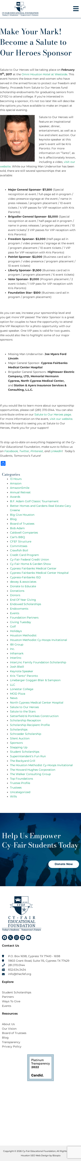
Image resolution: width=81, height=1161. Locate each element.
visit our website (61, 418)
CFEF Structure (20, 541)
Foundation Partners (24, 617)
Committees (18, 546)
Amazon (15, 483)
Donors (15, 595)
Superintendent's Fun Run (28, 756)
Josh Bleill (17, 666)
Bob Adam (17, 528)
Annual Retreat (20, 492)
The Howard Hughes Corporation (32, 769)
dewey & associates (23, 581)
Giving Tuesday (20, 622)
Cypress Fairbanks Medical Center (33, 568)
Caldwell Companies (24, 532)
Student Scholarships (24, 751)
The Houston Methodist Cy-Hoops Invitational (41, 765)
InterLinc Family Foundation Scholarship (38, 662)
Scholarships (19, 729)
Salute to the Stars (23, 711)
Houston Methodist (23, 635)
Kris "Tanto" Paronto (24, 675)
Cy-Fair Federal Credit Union (29, 559)
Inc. (12, 648)
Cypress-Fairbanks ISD (25, 577)
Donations (17, 590)
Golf (13, 626)
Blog (13, 519)
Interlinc (15, 657)
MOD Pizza (17, 693)
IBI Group (16, 644)
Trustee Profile (20, 783)
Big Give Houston (22, 514)
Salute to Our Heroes (24, 707)
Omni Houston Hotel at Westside (44, 74)
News (13, 698)
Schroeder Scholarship (25, 733)
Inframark (16, 653)
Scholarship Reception (25, 720)
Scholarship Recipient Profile (30, 725)
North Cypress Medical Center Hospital (36, 702)
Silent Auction (19, 738)
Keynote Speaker (21, 671)
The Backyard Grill (22, 760)
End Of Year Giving (23, 599)
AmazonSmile (19, 487)
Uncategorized (20, 792)
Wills (13, 796)
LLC (12, 684)
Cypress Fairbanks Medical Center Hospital (39, 572)
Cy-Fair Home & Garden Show (30, 563)
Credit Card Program (24, 555)
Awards (15, 496)
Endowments (19, 608)
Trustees (16, 787)
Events (14, 613)
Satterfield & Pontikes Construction (34, 716)
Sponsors (16, 742)
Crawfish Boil (19, 550)
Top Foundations (21, 778)
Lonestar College (21, 689)
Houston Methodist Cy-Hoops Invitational (38, 640)
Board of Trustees (22, 523)
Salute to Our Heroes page (52, 414)
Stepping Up (18, 747)
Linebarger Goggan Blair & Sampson (35, 680)
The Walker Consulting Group (30, 774)
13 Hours (16, 478)
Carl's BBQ (17, 537)
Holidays (16, 631)
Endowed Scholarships (25, 604)
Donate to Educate (23, 586)
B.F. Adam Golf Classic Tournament (34, 501)
